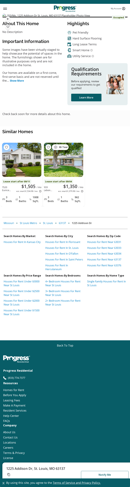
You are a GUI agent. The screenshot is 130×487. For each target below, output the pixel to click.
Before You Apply (14, 395)
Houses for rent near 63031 (104, 242)
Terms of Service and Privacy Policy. (77, 483)
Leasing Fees (11, 400)
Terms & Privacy (14, 453)
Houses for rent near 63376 (104, 265)
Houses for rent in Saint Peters (64, 259)
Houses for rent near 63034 (104, 253)
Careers (8, 447)
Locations (9, 442)
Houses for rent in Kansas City (22, 242)
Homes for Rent (13, 390)
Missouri (9, 223)
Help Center (11, 416)
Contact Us (10, 437)
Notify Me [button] (105, 474)
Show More (17, 80)
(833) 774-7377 (16, 378)
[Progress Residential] (65, 8)
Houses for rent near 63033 (104, 248)
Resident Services (14, 410)
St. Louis (48, 223)
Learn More (86, 97)
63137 (62, 223)
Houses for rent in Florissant (62, 242)
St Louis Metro (28, 223)
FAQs (6, 421)
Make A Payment (14, 405)
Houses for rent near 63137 (104, 259)
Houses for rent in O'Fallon (61, 253)
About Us (9, 432)
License (8, 458)
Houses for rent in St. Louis (62, 248)
